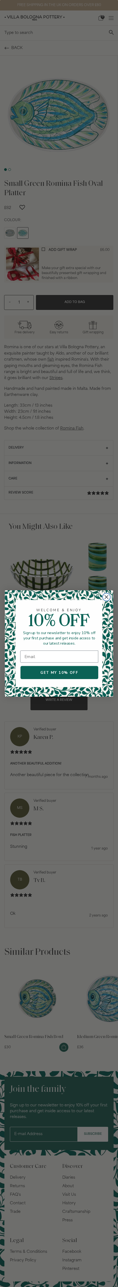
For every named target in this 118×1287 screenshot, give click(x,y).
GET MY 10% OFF (59, 672)
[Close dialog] (106, 597)
